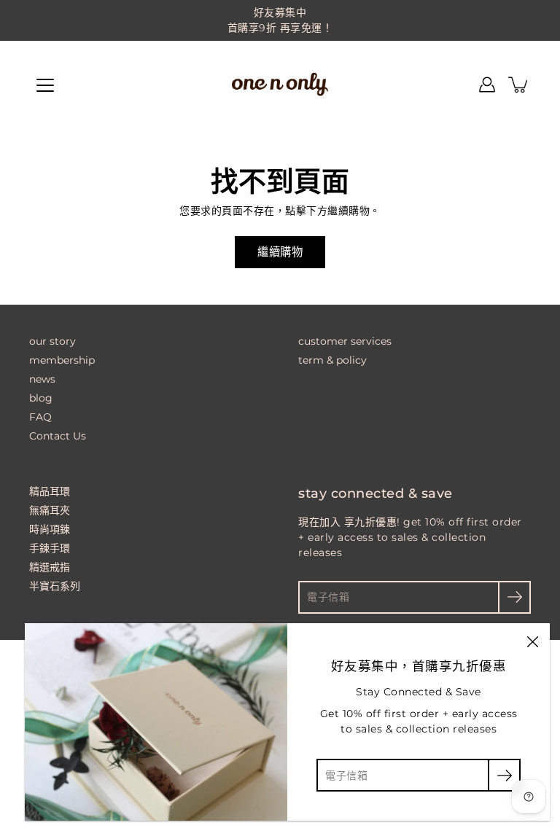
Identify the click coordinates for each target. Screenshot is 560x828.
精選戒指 (49, 567)
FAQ (40, 416)
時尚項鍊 (49, 529)
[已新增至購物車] (519, 84)
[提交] (514, 597)
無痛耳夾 (49, 510)
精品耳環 (49, 491)
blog (40, 398)
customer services (345, 341)
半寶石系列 (54, 586)
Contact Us (57, 435)
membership (62, 360)
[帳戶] (487, 84)
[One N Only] (280, 84)
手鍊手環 (49, 548)
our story (52, 341)
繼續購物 (280, 252)
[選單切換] (45, 85)
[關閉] (532, 640)
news (42, 379)
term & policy (332, 360)
